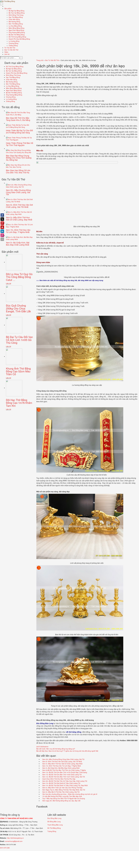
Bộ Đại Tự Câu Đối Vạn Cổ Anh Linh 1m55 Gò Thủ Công (19, 340)
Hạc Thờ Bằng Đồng (16, 17)
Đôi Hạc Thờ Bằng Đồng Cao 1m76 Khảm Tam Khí (19, 402)
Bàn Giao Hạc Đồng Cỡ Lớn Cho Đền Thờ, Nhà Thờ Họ (18, 171)
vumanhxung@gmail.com (13, 841)
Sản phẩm (8, 8)
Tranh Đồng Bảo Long (55, 825)
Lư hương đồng (14, 41)
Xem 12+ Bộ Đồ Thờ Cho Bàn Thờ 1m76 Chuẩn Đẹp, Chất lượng (64, 772)
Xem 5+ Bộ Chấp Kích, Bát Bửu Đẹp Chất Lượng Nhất (60, 768)
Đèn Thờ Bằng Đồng (16, 24)
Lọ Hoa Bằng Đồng (15, 26)
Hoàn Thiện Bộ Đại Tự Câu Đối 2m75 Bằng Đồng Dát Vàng (19, 131)
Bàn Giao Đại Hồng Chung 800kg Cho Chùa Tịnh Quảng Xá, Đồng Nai (18, 157)
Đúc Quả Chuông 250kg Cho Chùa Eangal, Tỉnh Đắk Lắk (18, 308)
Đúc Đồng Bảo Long (54, 818)
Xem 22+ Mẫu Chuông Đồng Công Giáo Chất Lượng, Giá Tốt (63, 759)
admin (46, 746)
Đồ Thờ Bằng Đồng (54, 828)
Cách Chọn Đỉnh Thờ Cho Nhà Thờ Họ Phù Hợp (58, 779)
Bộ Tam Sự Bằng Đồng (17, 13)
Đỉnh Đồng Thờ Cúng (16, 15)
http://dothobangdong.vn (15, 838)
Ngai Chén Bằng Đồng (16, 30)
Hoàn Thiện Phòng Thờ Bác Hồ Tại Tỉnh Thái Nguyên (19, 144)
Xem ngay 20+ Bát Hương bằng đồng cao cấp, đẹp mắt (61, 801)
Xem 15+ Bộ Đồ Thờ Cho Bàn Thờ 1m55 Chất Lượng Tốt (62, 774)
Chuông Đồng (13, 43)
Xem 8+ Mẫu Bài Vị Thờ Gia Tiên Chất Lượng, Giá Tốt (60, 792)
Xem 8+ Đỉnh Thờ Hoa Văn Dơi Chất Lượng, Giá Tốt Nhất (62, 761)
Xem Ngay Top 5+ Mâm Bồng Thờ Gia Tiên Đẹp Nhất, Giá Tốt (63, 790)
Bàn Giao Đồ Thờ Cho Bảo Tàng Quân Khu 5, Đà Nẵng (18, 118)
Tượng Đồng (51, 831)
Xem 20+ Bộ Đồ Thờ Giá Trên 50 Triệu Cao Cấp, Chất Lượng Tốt (64, 781)
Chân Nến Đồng (14, 19)
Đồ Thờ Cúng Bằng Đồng (17, 37)
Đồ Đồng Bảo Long (54, 821)
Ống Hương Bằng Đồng (17, 32)
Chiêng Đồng (13, 45)
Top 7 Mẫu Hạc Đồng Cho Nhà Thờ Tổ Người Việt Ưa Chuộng (63, 798)
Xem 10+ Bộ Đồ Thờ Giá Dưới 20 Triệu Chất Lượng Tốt (61, 783)
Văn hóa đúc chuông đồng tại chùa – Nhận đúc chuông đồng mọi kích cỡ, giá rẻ (69, 794)
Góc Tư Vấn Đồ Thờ (11, 50)
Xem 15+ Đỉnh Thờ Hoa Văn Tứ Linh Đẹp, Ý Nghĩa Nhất (61, 766)
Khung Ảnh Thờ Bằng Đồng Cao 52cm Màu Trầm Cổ (18, 371)
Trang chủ (39, 60)
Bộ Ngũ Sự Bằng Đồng (16, 11)
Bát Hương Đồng (14, 21)
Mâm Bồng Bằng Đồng (16, 28)
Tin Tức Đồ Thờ (9, 48)
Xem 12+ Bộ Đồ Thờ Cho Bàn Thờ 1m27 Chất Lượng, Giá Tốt (63, 777)
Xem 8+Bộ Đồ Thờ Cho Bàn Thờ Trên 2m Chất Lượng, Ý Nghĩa (64, 770)
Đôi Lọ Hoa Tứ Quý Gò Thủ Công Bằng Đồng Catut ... (19, 277)
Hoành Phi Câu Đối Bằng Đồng (19, 39)
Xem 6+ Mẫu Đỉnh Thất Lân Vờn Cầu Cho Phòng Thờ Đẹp (62, 787)
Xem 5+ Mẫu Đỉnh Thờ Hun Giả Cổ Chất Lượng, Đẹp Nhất (62, 764)
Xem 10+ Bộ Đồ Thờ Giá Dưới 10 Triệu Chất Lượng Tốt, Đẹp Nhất (65, 785)
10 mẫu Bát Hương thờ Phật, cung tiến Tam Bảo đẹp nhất (62, 796)
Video (6, 52)
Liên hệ (6, 54)
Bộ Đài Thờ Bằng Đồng (17, 35)
